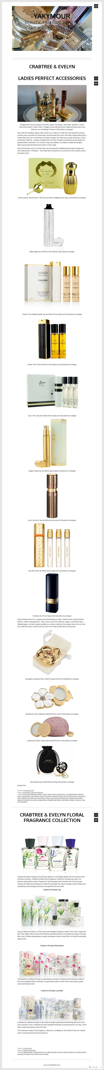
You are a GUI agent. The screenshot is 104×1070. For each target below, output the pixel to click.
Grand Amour (81, 796)
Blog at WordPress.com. (52, 1065)
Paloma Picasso (73, 798)
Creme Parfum (26, 796)
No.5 (67, 798)
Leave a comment (43, 1054)
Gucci (19, 798)
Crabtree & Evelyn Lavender (54, 1052)
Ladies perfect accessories (52, 78)
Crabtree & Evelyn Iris (39, 1052)
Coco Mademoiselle (70, 794)
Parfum (81, 798)
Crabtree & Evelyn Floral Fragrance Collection (52, 817)
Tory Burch (78, 800)
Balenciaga (34, 794)
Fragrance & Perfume (36, 792)
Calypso (44, 794)
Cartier (49, 794)
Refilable (50, 800)
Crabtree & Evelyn (27, 1052)
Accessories (26, 792)
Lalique (48, 798)
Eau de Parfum (48, 796)
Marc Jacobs (58, 798)
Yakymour (52, 16)
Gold (75, 796)
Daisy (41, 796)
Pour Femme (26, 800)
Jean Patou (31, 798)
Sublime (72, 800)
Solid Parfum (57, 800)
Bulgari (40, 794)
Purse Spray (33, 800)
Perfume (19, 800)
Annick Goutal (26, 794)
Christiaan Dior (60, 794)
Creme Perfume (34, 796)
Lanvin (52, 798)
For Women (70, 796)
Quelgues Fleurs (42, 800)
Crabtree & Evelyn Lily (69, 1052)
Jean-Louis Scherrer (39, 798)
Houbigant (24, 798)
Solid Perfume (65, 800)
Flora (65, 796)
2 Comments (23, 802)
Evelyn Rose (56, 796)
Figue (61, 796)
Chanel (54, 794)
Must (63, 798)
